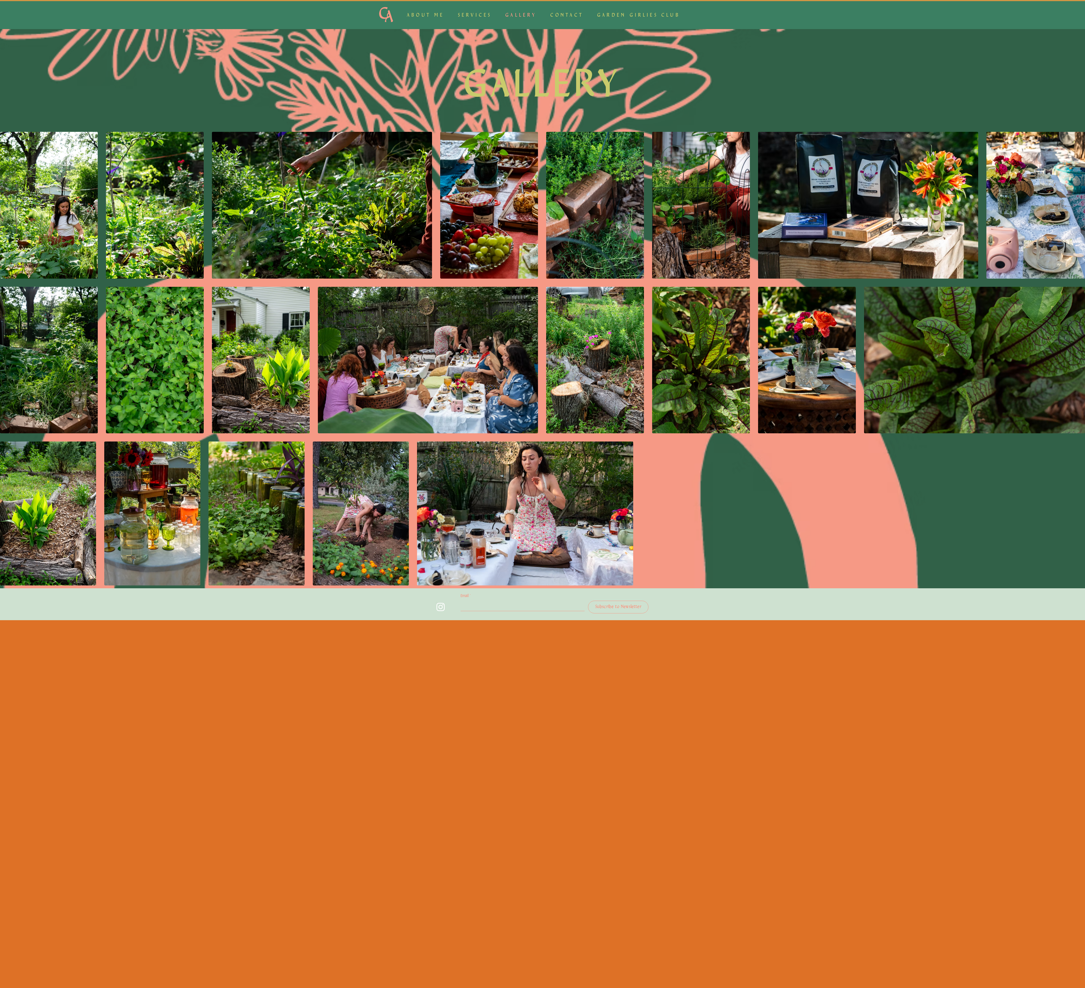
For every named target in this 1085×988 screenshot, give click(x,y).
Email (466, 596)
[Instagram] (440, 606)
